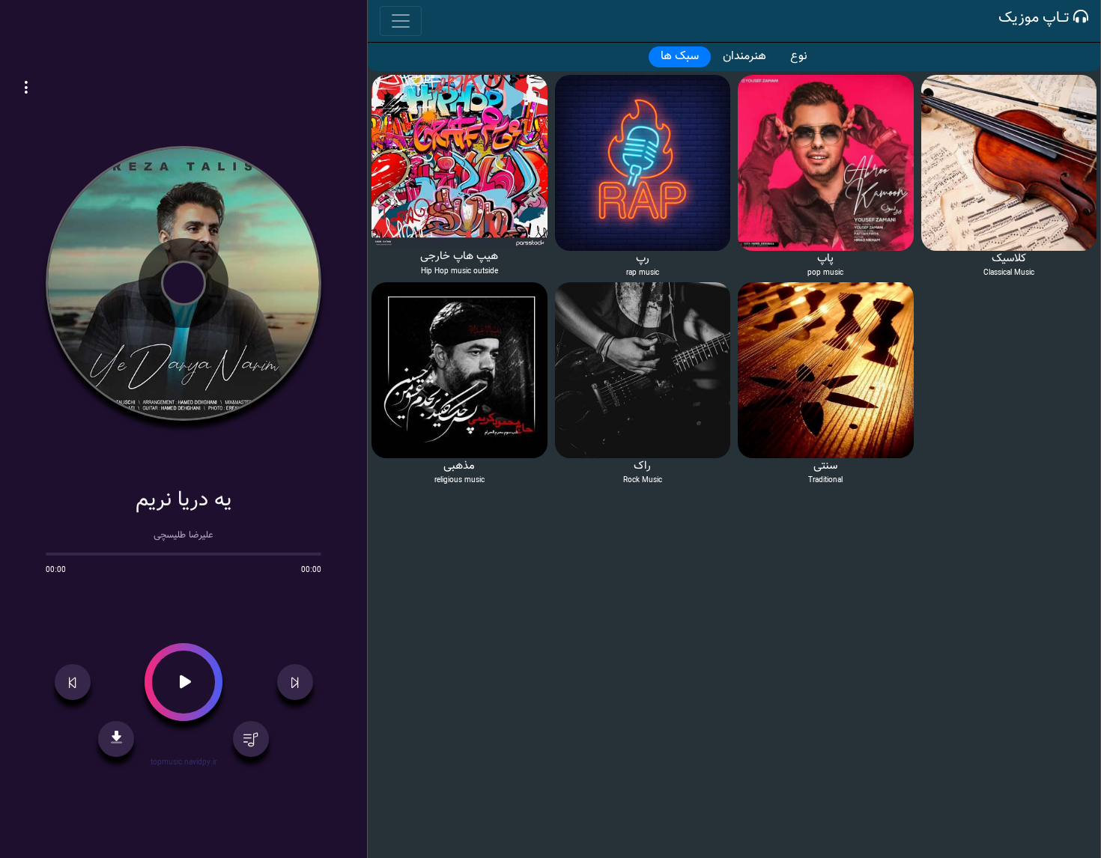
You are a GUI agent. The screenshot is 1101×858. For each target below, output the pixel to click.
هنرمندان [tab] (744, 56)
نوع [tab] (798, 56)
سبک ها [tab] (680, 56)
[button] (26, 90)
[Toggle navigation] (401, 21)
